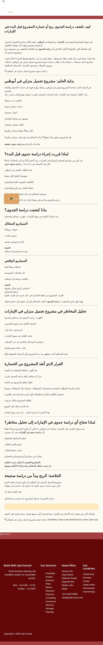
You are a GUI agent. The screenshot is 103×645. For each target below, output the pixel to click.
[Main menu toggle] (11, 12)
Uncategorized (13, 36)
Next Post (6, 537)
